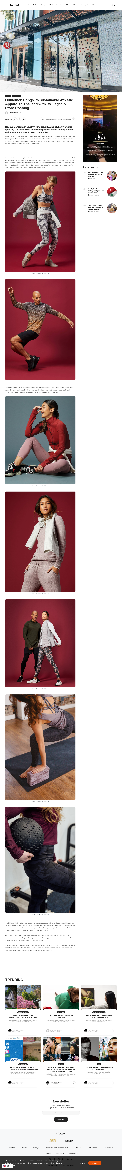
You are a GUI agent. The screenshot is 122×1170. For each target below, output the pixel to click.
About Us (47, 1153)
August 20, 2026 (93, 1083)
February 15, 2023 (93, 195)
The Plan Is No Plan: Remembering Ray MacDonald (99, 1068)
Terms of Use (59, 1153)
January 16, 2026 (93, 211)
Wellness (61, 1064)
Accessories (61, 1012)
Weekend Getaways (23, 1012)
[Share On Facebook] (19, 119)
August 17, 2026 (92, 1031)
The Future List (97, 5)
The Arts (76, 5)
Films (99, 1064)
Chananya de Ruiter (15, 112)
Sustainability (16, 96)
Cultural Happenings (99, 1012)
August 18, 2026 (17, 1083)
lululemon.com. (46, 950)
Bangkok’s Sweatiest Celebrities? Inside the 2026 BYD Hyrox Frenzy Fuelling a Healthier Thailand (61, 1069)
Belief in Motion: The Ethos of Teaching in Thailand (95, 174)
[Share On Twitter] (15, 119)
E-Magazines (85, 5)
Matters (35, 5)
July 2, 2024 (91, 178)
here (10, 950)
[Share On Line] (24, 119)
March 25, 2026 (54, 1084)
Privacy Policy (73, 1153)
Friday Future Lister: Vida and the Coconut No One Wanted (95, 207)
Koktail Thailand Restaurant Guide (60, 5)
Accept (94, 1163)
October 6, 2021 (55, 1031)
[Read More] (36, 1031)
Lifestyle (43, 5)
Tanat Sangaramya (18, 1030)
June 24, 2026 (16, 1031)
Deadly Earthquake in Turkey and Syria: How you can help (96, 191)
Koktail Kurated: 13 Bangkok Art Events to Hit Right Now (99, 1016)
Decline (82, 1163)
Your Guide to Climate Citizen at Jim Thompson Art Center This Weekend (23, 1068)
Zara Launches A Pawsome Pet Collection (61, 1016)
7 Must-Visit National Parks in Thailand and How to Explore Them (23, 1016)
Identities (28, 5)
